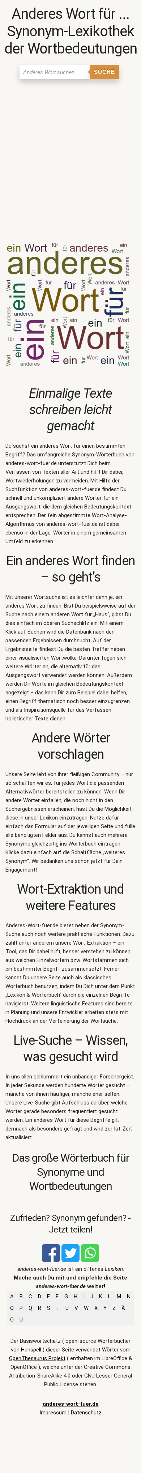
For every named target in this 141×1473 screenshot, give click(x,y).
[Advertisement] (70, 156)
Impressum (53, 1412)
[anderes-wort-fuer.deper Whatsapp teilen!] (90, 1260)
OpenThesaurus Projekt (37, 1358)
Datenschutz (86, 1412)
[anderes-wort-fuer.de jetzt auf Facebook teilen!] (51, 1260)
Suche (104, 72)
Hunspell (31, 1349)
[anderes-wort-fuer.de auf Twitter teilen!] (70, 1260)
